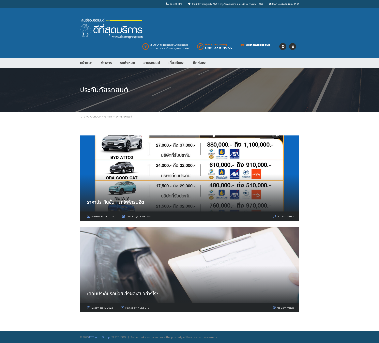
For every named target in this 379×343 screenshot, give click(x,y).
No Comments (285, 216)
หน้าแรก (86, 63)
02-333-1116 (176, 3)
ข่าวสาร (106, 63)
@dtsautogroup (258, 45)
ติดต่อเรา (199, 63)
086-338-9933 (218, 48)
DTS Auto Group (99, 337)
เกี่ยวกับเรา (176, 63)
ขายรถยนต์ (151, 63)
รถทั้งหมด (127, 63)
